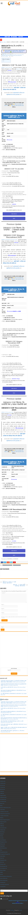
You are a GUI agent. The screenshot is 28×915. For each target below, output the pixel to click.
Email (2, 608)
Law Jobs (2, 837)
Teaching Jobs (2, 882)
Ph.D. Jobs (2, 862)
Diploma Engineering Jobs (5, 819)
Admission (2, 791)
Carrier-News (7, 54)
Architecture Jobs (3, 797)
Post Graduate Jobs (12, 55)
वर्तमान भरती (7, 36)
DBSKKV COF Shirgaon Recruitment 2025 (9, 239)
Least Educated (3, 839)
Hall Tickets (2, 831)
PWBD (1, 872)
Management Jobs (3, 841)
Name (2, 604)
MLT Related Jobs (3, 848)
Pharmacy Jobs (2, 864)
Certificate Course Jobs (12, 54)
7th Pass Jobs (2, 787)
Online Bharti (3, 55)
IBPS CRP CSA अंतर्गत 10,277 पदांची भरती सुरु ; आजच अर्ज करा (9, 582)
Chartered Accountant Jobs (5, 813)
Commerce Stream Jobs (4, 815)
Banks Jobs (2, 803)
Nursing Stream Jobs (3, 852)
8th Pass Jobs (2, 789)
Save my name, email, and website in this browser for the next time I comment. (14, 617)
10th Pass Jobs (2, 781)
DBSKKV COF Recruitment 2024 (7, 412)
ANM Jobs (2, 793)
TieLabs (20, 910)
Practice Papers (3, 870)
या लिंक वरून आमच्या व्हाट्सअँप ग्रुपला (17, 105)
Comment (3, 592)
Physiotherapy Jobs (3, 866)
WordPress (12, 910)
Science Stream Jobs (18, 55)
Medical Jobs (2, 843)
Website (2, 612)
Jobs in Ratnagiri (17, 565)
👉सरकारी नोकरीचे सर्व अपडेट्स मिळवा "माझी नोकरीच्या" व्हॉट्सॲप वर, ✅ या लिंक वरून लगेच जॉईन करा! (14, 51)
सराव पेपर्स (20, 36)
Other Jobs (7, 55)
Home (2, 42)
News (23, 54)
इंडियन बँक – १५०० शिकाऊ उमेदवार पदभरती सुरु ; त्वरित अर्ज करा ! (19, 585)
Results (1, 874)
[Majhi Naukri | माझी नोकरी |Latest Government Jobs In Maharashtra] (14, 3)
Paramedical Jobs (3, 860)
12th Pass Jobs (2, 783)
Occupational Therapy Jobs (5, 854)
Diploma (1, 817)
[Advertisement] (14, 20)
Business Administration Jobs (5, 807)
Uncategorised (2, 886)
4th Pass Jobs (2, 785)
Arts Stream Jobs (3, 799)
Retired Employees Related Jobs (6, 876)
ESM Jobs (2, 823)
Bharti (5, 42)
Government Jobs (19, 54)
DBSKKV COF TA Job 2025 (6, 67)
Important (2, 833)
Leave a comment (5, 56)
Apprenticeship (3, 795)
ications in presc (19, 68)
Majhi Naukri (4, 53)
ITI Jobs (1, 835)
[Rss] (13, 912)
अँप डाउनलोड (14, 36)
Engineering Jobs (3, 821)
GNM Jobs (2, 825)
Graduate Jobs (2, 829)
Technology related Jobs (4, 884)
